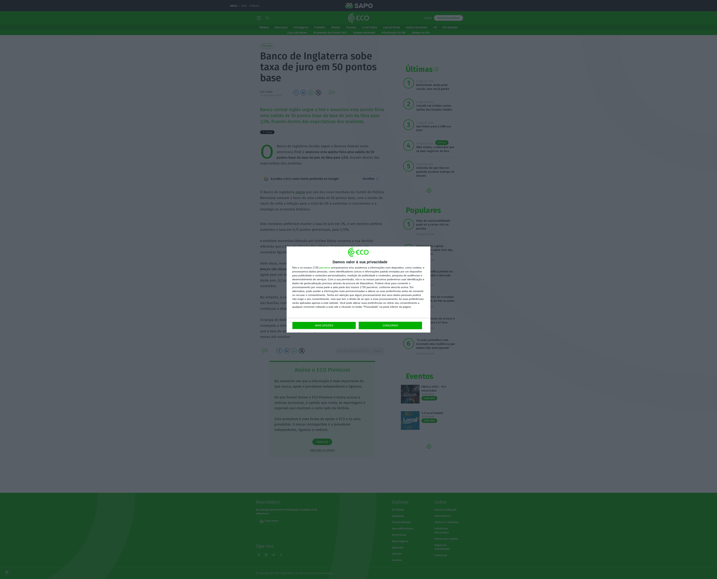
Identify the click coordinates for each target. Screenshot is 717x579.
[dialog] (358, 289)
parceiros (324, 267)
